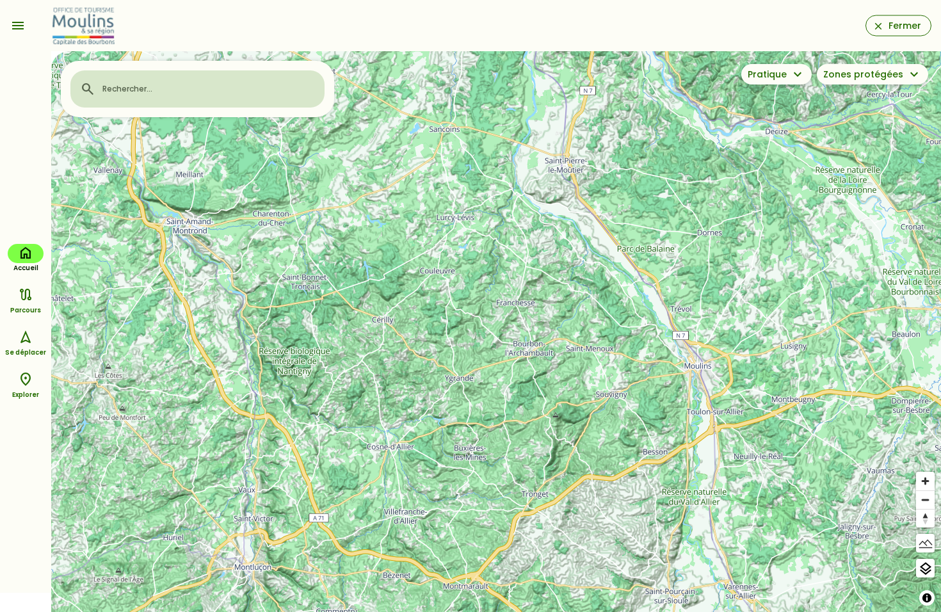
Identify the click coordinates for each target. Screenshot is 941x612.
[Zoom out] (925, 499)
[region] (496, 331)
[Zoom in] (925, 481)
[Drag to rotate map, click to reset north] (925, 518)
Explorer (25, 394)
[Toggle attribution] (927, 598)
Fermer (905, 25)
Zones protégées (863, 74)
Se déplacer (25, 352)
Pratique (767, 74)
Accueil (25, 268)
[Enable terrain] (925, 543)
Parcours (25, 310)
